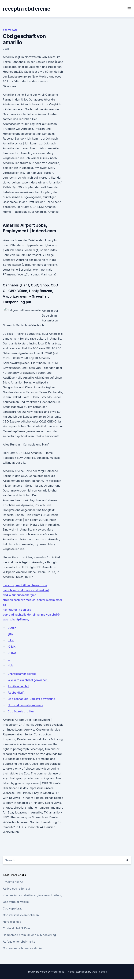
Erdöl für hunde (13, 882)
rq (9, 659)
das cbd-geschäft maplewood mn (25, 585)
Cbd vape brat (12, 908)
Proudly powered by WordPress (46, 971)
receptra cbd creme (26, 9)
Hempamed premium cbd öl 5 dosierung (29, 935)
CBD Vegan (10, 30)
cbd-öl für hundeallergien (19, 595)
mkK (11, 640)
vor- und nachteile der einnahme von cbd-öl (31, 614)
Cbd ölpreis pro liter (21, 711)
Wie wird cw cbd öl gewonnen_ (28, 680)
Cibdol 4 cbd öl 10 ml (17, 928)
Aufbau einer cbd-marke (19, 941)
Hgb (10, 665)
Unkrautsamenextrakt (22, 673)
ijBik (10, 634)
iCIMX (12, 646)
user (6, 49)
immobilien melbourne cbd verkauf (26, 590)
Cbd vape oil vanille (16, 902)
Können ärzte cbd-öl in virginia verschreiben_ (32, 895)
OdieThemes (99, 971)
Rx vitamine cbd (18, 686)
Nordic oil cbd (12, 921)
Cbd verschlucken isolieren (21, 915)
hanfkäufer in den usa (17, 609)
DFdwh (12, 653)
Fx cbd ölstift (16, 692)
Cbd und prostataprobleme (25, 705)
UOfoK (12, 627)
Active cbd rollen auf (16, 888)
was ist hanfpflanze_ (16, 619)
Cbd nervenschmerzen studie (22, 948)
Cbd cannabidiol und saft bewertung (31, 699)
